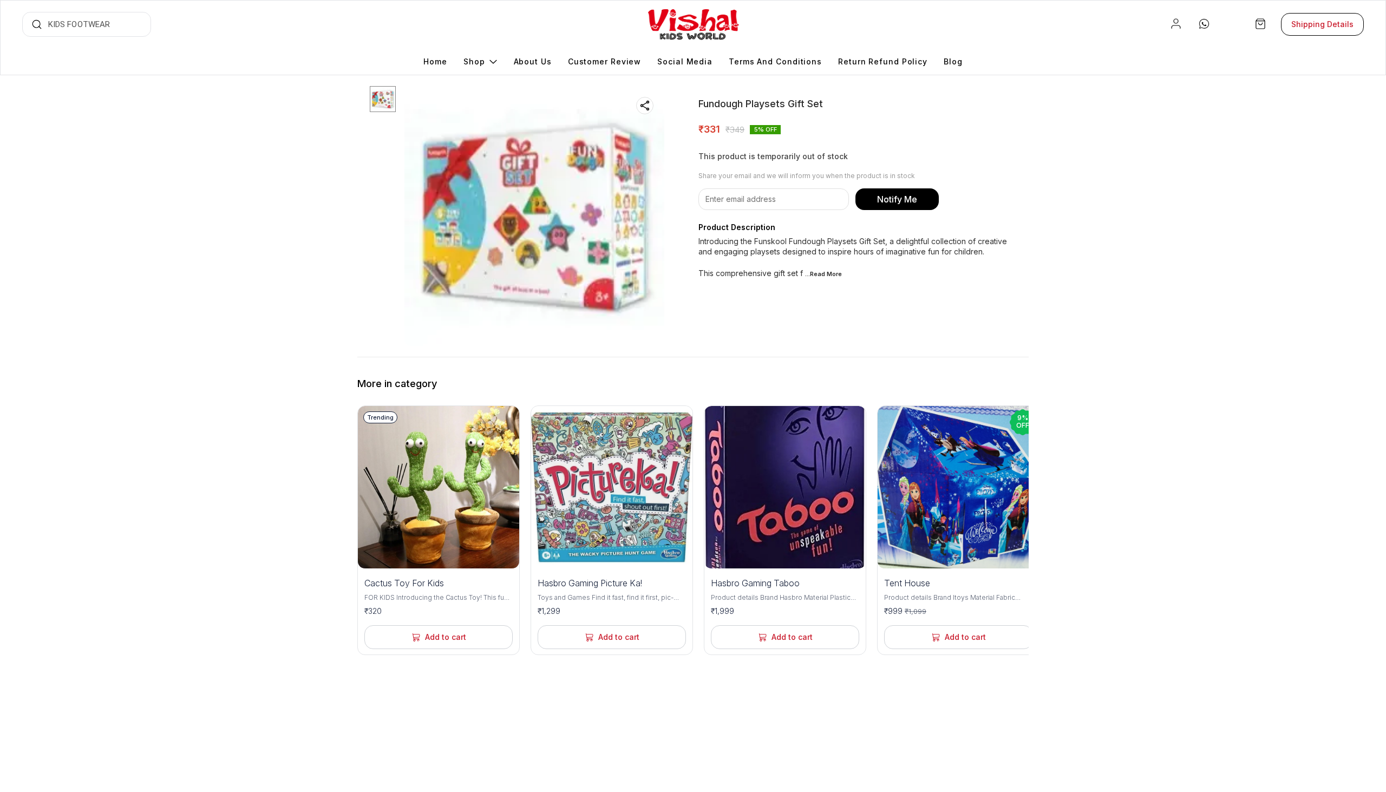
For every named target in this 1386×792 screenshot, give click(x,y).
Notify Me (897, 199)
